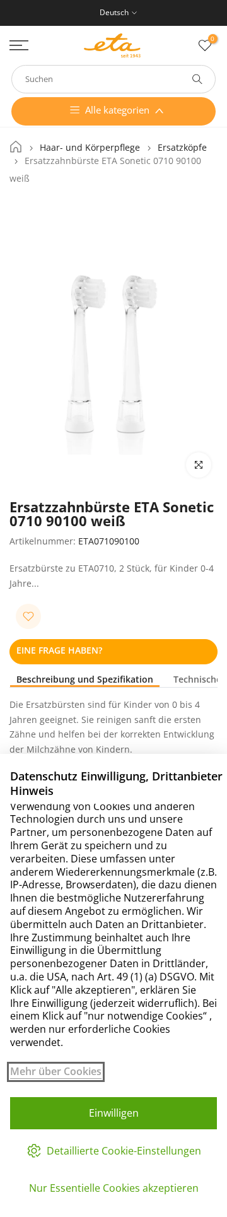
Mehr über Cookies (56, 1071)
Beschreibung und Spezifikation (84, 679)
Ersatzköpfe (182, 147)
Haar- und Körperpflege (90, 147)
